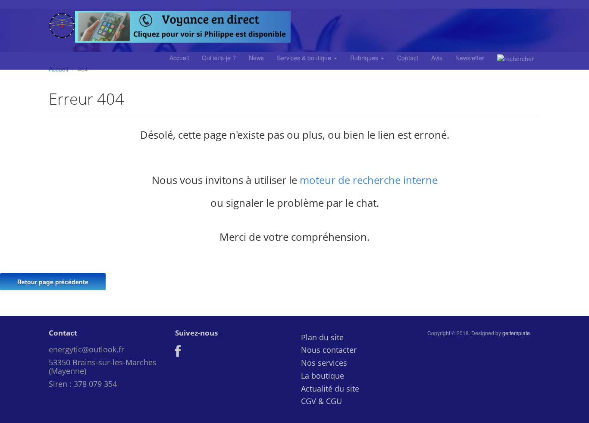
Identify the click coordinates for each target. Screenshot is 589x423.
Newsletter (469, 57)
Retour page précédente (52, 281)
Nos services (324, 363)
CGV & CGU (321, 401)
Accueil (179, 57)
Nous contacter (329, 350)
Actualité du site (330, 388)
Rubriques (365, 57)
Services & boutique (305, 57)
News (256, 57)
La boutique (322, 375)
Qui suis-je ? (219, 57)
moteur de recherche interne (369, 180)
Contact (407, 57)
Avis (436, 57)
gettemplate (516, 332)
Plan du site (322, 337)
